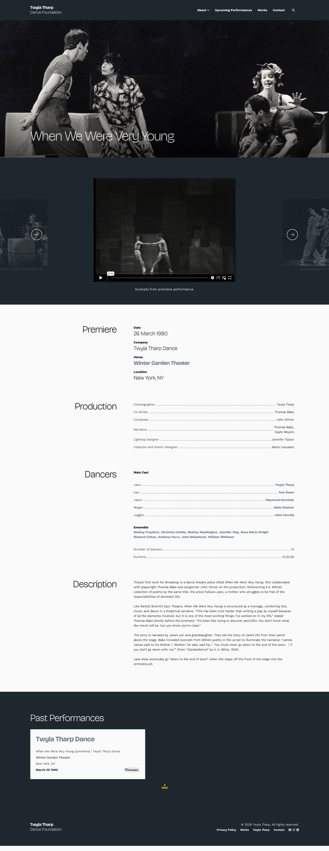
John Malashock (193, 537)
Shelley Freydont (146, 532)
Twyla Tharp (284, 485)
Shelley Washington (202, 532)
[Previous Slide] (36, 234)
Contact (279, 10)
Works (262, 10)
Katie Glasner (284, 507)
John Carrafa (284, 515)
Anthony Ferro (169, 537)
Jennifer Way (229, 532)
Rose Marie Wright (255, 532)
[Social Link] (290, 830)
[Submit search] (293, 10)
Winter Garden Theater (162, 363)
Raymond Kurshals (280, 500)
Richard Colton (145, 537)
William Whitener (221, 537)
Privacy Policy (226, 829)
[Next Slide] (292, 234)
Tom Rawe (286, 492)
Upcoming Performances (233, 10)
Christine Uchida (173, 532)
